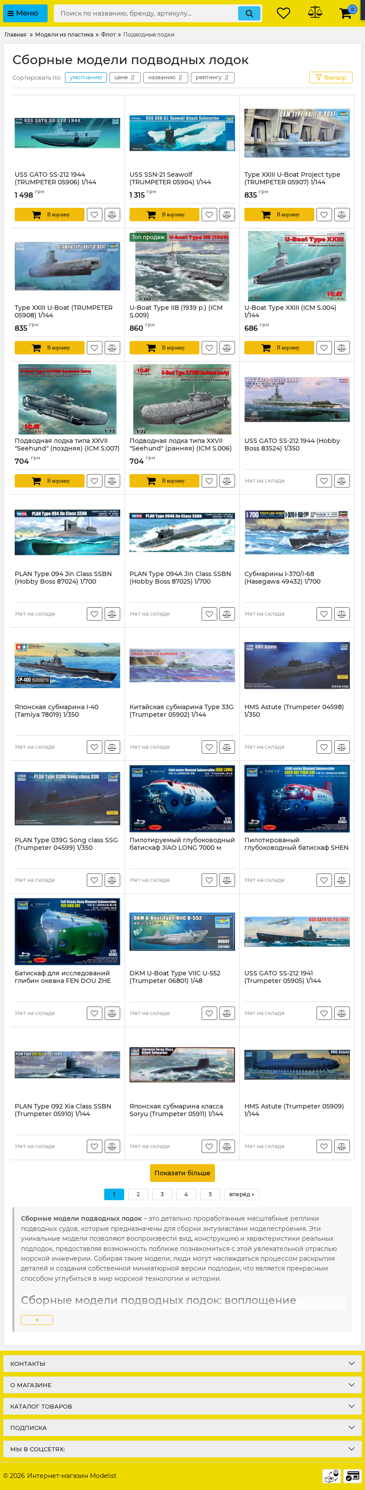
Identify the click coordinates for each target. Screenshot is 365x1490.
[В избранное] (94, 214)
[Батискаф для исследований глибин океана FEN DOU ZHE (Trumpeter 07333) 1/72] (67, 931)
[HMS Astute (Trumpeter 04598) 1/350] (297, 665)
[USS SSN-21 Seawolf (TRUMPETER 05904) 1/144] (182, 133)
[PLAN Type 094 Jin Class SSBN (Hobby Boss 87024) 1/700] (67, 532)
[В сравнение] (112, 214)
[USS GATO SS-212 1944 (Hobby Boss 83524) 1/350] (297, 399)
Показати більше (182, 1173)
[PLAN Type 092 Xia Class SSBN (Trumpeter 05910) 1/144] (67, 1064)
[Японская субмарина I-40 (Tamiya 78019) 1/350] (67, 665)
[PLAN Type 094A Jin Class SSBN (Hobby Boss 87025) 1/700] (182, 532)
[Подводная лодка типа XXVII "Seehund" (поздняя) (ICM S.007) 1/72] (67, 399)
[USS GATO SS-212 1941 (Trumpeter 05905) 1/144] (297, 931)
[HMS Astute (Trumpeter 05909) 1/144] (297, 1064)
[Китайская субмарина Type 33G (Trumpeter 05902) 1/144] (182, 665)
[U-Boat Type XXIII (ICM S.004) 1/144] (297, 266)
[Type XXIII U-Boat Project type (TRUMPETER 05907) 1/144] (297, 133)
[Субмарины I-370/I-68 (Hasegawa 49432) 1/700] (297, 532)
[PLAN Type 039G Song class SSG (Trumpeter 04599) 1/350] (67, 798)
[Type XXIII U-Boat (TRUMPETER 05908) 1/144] (67, 266)
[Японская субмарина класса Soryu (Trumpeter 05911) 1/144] (182, 1064)
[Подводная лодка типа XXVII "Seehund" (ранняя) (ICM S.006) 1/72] (182, 399)
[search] (249, 13)
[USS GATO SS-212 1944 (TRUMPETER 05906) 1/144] (67, 133)
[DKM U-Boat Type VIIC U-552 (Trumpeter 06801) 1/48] (182, 931)
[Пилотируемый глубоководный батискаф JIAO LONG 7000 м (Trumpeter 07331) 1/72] (182, 798)
